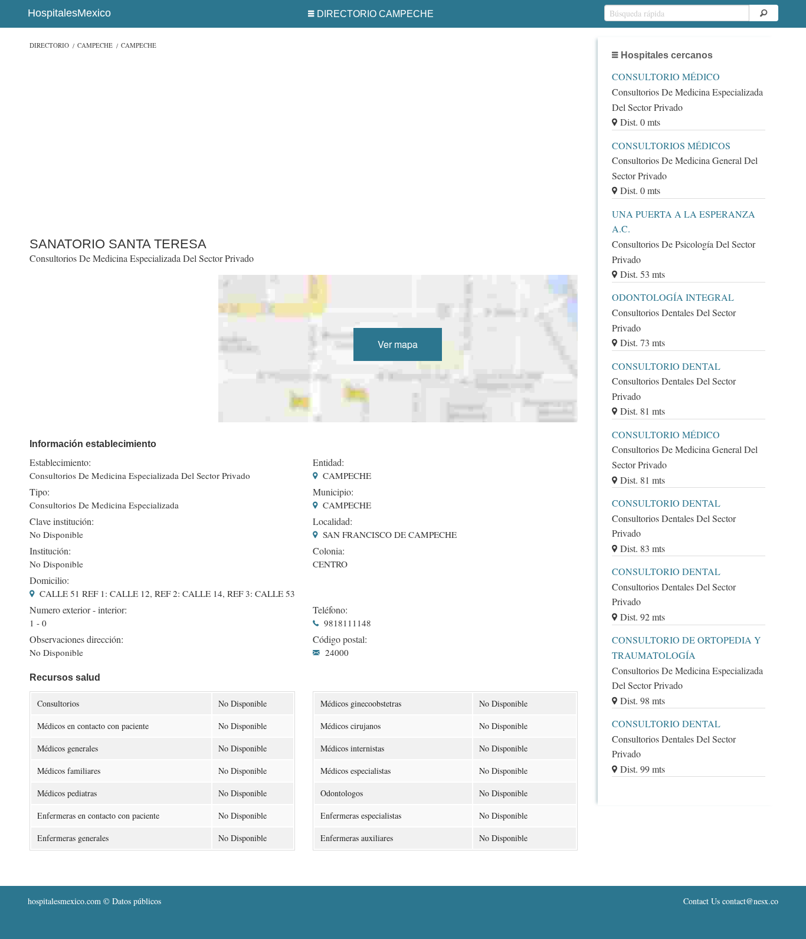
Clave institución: (62, 521)
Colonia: (329, 551)
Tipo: (40, 492)
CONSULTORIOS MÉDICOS (671, 145)
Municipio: (333, 492)
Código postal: (340, 639)
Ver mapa (398, 344)
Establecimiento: (60, 462)
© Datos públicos (94, 901)
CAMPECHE (95, 45)
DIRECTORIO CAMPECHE (375, 14)
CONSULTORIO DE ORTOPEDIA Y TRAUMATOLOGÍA (686, 647)
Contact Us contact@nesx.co (730, 901)
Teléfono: (330, 610)
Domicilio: (49, 580)
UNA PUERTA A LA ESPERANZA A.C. (683, 221)
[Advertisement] (304, 140)
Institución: (50, 551)
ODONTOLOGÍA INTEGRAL (673, 297)
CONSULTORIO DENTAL (666, 366)
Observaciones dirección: (76, 639)
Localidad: (332, 521)
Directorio (49, 45)
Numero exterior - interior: (78, 610)
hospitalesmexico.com (64, 901)
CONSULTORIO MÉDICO (666, 76)
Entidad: (328, 462)
